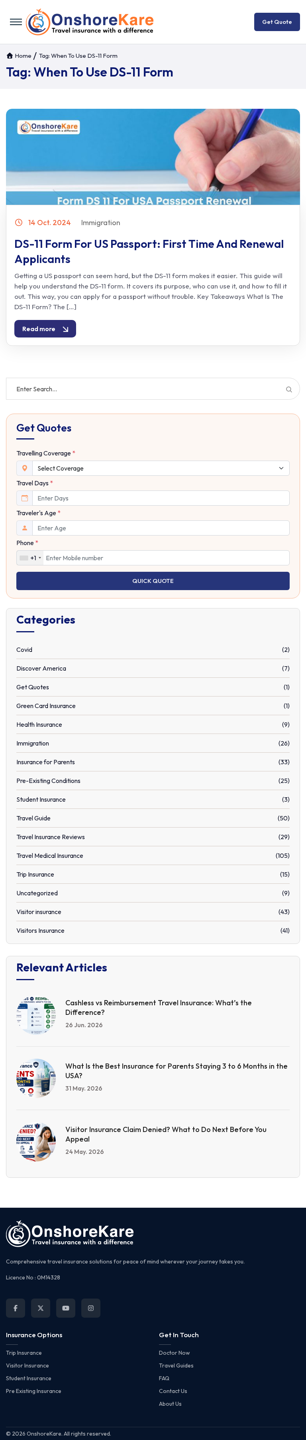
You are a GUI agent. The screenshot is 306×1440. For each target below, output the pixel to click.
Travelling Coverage (45, 453)
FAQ (164, 1378)
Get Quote (277, 22)
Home (22, 55)
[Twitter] (40, 1308)
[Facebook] (15, 1308)
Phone (27, 543)
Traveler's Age (38, 513)
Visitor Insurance (27, 1365)
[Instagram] (90, 1308)
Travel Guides (176, 1365)
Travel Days (34, 483)
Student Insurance (28, 1378)
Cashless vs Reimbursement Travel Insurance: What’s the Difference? (158, 1007)
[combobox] (30, 558)
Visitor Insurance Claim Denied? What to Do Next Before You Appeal (166, 1134)
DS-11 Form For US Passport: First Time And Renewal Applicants (149, 251)
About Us (170, 1403)
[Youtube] (65, 1308)
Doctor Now (174, 1352)
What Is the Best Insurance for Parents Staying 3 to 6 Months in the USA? (176, 1070)
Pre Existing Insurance (33, 1391)
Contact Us (173, 1391)
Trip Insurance (24, 1352)
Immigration (100, 222)
